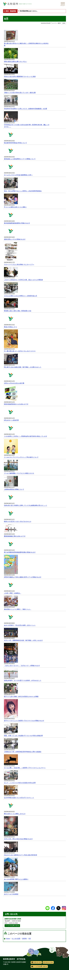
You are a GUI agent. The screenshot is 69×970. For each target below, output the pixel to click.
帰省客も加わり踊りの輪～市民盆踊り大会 (17, 311)
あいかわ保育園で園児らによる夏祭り (16, 879)
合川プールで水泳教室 (11, 894)
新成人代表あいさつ (10, 327)
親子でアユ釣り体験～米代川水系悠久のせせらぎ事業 (21, 696)
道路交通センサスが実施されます (15, 239)
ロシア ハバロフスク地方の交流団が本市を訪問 (20, 782)
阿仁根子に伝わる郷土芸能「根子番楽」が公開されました (22, 367)
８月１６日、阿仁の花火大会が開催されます (18, 839)
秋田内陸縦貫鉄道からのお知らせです (16, 404)
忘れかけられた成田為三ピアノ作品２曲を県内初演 (20, 855)
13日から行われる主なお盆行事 (14, 383)
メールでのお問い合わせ (12, 925)
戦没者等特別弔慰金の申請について (15, 143)
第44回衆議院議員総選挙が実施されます (17, 223)
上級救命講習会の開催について (14, 489)
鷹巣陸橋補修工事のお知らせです (15, 536)
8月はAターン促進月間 (11, 420)
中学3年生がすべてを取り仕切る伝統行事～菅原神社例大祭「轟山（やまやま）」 (26, 125)
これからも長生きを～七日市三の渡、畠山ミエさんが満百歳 (23, 279)
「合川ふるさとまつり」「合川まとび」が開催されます (22, 665)
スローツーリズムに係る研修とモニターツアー (19, 264)
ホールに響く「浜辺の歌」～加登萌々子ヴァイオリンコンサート (25, 768)
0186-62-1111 (37, 962)
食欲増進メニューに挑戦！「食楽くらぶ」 (17, 609)
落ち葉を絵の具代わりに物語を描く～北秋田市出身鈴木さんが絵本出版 (26, 44)
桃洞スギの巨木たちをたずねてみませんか (17, 521)
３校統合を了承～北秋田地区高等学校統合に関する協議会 (22, 751)
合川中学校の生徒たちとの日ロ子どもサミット (19, 797)
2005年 (24, 938)
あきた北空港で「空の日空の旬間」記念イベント (20, 625)
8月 (30, 938)
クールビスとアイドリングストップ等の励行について (21, 457)
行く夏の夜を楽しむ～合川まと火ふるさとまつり (20, 351)
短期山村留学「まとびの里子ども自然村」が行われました (22, 680)
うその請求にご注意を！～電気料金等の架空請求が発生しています (25, 436)
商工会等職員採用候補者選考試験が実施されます (20, 552)
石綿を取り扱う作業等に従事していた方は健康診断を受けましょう (25, 505)
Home (8, 938)
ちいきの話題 (16, 938)
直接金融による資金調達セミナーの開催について (20, 159)
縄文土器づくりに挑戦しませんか (15, 813)
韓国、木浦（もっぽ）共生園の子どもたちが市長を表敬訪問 (23, 735)
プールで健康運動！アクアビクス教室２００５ (19, 473)
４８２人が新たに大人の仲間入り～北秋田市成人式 (20, 296)
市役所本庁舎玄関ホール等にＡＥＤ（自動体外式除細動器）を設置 (25, 108)
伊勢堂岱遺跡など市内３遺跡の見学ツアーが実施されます (22, 577)
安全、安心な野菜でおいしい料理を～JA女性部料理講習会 (23, 191)
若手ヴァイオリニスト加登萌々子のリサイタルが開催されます (24, 720)
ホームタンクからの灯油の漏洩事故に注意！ (18, 175)
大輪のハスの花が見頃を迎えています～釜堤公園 (20, 92)
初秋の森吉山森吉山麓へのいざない (15, 61)
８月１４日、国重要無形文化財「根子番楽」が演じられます (23, 640)
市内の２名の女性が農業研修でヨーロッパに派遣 (20, 76)
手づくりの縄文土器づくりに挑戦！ (15, 207)
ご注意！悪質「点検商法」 (12, 593)
